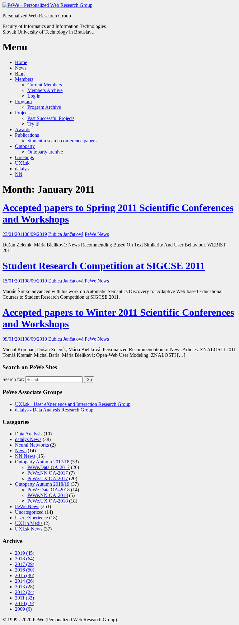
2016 (24, 569)
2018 (24, 558)
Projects (22, 112)
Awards (22, 129)
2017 (24, 564)
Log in (33, 96)
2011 (24, 597)
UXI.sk (22, 163)
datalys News (28, 439)
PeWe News (97, 234)
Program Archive (44, 107)
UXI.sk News (28, 528)
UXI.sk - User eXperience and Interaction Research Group (72, 404)
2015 (24, 575)
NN (18, 174)
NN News (25, 456)
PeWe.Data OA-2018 (48, 489)
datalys (22, 168)
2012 (24, 592)
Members (24, 79)
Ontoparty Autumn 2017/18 (42, 461)
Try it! (33, 123)
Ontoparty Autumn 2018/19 (42, 484)
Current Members (44, 84)
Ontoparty (25, 146)
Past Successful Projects (50, 118)
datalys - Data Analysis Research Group (54, 409)
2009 (23, 609)
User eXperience (31, 517)
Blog (20, 73)
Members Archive (45, 90)
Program (23, 101)
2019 (24, 553)
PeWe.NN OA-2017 (47, 473)
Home (21, 62)
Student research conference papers (61, 140)
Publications (27, 135)
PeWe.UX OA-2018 (47, 500)
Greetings (24, 157)
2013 (24, 586)
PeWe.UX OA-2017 (47, 478)
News (20, 68)
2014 (24, 581)
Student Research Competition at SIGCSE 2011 (103, 265)
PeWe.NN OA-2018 (47, 495)
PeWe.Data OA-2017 (48, 467)
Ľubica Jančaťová (65, 234)
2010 (24, 603)
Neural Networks (32, 445)
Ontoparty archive (45, 151)
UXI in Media (29, 523)
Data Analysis (28, 433)
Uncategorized (29, 512)
